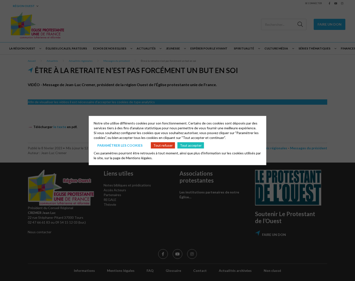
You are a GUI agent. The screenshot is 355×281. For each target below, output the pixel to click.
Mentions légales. (139, 158)
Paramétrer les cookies (119, 145)
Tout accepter (191, 145)
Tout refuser (163, 145)
